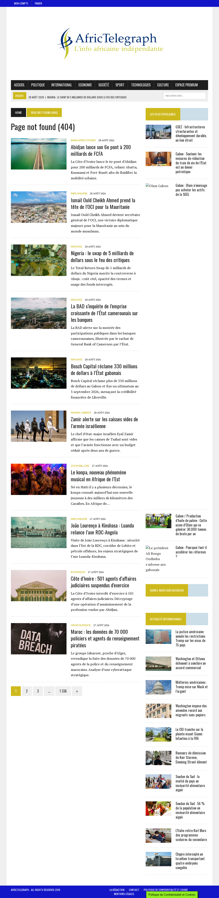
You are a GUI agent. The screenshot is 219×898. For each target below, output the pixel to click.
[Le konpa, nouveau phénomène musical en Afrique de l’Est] (39, 492)
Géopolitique (81, 625)
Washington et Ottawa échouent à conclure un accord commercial (191, 663)
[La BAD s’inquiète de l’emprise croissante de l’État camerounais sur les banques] (39, 326)
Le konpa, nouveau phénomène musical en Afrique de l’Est (98, 475)
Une (86, 465)
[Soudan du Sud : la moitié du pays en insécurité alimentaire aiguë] (158, 785)
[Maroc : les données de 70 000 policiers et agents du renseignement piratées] (39, 651)
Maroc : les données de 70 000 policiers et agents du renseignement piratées (105, 638)
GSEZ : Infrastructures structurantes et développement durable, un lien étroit (191, 133)
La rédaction (117, 890)
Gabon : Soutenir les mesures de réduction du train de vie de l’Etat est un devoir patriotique (191, 162)
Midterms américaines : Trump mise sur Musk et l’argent (192, 687)
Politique (38, 84)
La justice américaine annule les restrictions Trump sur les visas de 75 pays (190, 638)
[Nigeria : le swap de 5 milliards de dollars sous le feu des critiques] (39, 273)
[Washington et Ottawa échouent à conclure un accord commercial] (158, 668)
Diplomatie (79, 193)
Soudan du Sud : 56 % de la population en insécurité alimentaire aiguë (190, 810)
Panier (38, 3)
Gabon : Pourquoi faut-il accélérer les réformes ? (191, 552)
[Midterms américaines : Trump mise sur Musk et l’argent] (158, 691)
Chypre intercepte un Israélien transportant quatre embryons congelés (190, 861)
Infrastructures (83, 140)
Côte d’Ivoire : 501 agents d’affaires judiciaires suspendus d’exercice (103, 581)
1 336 (63, 691)
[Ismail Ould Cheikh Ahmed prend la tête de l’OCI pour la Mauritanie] (39, 219)
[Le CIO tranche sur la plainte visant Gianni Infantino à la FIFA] (158, 738)
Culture (163, 84)
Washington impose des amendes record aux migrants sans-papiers (191, 710)
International (61, 84)
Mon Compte (21, 3)
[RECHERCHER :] (184, 95)
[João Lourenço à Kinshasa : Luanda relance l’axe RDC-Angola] (39, 545)
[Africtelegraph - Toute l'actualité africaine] (109, 43)
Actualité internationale (166, 619)
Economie (85, 84)
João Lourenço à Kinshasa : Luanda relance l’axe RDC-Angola (102, 528)
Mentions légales (124, 894)
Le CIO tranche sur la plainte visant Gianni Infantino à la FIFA (189, 734)
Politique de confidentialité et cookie (166, 890)
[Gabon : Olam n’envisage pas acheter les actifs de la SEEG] (158, 501)
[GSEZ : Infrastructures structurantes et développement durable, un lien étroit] (158, 136)
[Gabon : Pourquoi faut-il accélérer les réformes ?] (158, 569)
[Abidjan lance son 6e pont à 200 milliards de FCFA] (39, 166)
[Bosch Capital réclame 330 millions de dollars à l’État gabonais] (39, 386)
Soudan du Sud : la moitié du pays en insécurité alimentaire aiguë (190, 783)
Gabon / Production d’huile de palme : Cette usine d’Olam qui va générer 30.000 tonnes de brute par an (191, 524)
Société (103, 84)
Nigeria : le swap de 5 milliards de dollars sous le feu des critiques (102, 256)
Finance (76, 246)
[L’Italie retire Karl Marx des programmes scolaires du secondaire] (158, 840)
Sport (119, 84)
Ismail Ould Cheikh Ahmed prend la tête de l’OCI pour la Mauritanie (103, 203)
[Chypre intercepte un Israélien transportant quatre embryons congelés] (158, 863)
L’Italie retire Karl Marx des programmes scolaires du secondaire (191, 835)
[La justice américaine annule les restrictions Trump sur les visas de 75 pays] (158, 641)
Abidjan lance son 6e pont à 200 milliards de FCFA (101, 150)
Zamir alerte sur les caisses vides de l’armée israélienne (104, 422)
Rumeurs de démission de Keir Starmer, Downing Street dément (191, 757)
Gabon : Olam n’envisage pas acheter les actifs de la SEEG (191, 190)
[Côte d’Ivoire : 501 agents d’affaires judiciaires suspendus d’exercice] (39, 598)
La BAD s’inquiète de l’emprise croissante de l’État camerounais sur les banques (104, 312)
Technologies (141, 84)
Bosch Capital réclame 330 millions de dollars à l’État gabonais (104, 369)
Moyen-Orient (81, 412)
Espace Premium (186, 84)
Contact (134, 890)
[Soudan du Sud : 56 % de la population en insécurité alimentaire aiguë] (158, 813)
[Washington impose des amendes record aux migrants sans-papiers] (158, 715)
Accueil (19, 84)
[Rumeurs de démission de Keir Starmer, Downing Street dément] (158, 762)
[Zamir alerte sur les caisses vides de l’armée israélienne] (39, 439)
